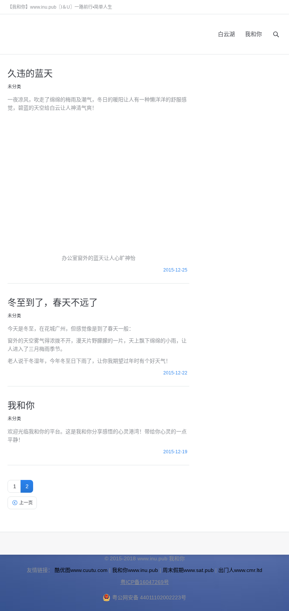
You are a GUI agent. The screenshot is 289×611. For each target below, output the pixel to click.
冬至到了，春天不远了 (53, 302)
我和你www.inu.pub (135, 570)
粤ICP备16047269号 (144, 582)
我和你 (21, 405)
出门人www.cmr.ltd (240, 570)
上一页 (26, 502)
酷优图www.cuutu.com (81, 570)
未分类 (14, 86)
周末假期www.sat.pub (188, 570)
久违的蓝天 (30, 73)
